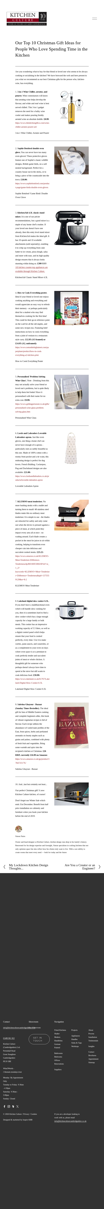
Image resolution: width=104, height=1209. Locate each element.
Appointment (93, 1059)
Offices (57, 1060)
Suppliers (57, 1069)
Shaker (57, 1034)
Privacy (26, 1114)
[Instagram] (8, 1106)
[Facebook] (4, 1106)
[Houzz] (13, 1106)
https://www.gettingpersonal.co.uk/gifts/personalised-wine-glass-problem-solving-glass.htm (32, 408)
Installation (92, 1037)
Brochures (92, 1055)
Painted (57, 1047)
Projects (74, 1030)
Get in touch (37, 1039)
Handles (74, 1039)
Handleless (58, 1041)
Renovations (59, 1064)
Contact (91, 1052)
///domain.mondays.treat (12, 1072)
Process (91, 1034)
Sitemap (91, 1062)
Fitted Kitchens (60, 1030)
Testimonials (93, 1041)
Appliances (75, 1036)
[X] (17, 1106)
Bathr (56, 1053)
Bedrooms (58, 1057)
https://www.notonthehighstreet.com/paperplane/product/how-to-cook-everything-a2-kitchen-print (32, 351)
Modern (57, 1037)
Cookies (34, 1114)
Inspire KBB (27, 1120)
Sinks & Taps (76, 1043)
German (57, 1044)
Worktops (75, 1046)
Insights (91, 1046)
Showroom (36, 1028)
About (90, 1030)
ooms (60, 1053)
